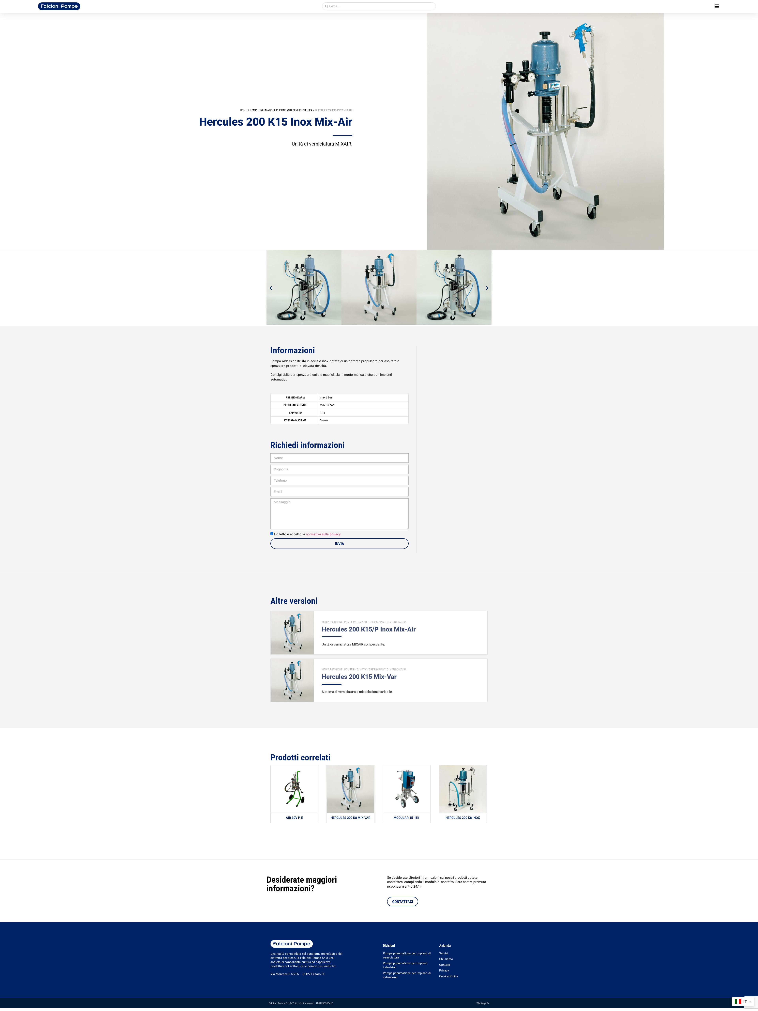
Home (243, 110)
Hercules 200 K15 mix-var (359, 676)
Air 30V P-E (294, 818)
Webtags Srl (483, 1003)
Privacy (444, 970)
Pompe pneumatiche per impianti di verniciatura (281, 110)
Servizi (443, 953)
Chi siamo (446, 959)
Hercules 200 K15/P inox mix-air (369, 629)
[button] (716, 6)
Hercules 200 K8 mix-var (350, 818)
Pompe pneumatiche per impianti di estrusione (407, 975)
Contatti (444, 965)
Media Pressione (332, 622)
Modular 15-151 (406, 818)
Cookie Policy (448, 976)
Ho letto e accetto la (307, 534)
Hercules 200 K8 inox (463, 818)
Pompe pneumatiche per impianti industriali (405, 965)
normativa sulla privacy (323, 534)
